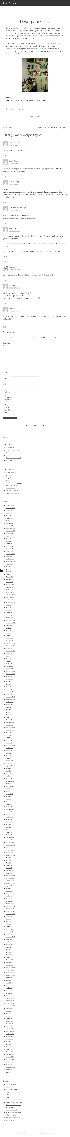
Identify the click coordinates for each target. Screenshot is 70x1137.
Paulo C (12, 161)
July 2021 (8, 605)
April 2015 (9, 758)
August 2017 (9, 707)
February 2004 (10, 1054)
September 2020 (11, 623)
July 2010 (8, 857)
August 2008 (9, 916)
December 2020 (10, 620)
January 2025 (9, 526)
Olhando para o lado (12, 1110)
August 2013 (9, 794)
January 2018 (9, 694)
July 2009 (8, 888)
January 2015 (9, 761)
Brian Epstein (10, 447)
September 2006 (11, 975)
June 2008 (8, 921)
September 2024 (10, 531)
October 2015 (9, 748)
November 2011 (10, 845)
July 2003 (8, 1072)
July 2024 (8, 536)
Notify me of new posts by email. (8, 409)
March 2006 (9, 990)
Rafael (22, 109)
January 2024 (9, 551)
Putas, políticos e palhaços (13, 1112)
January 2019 (9, 669)
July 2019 (8, 656)
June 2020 (9, 630)
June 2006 (9, 983)
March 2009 (9, 898)
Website (5, 384)
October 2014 (9, 763)
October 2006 (10, 972)
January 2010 (9, 873)
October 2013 (9, 789)
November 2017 (10, 699)
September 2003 (10, 1067)
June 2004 (8, 1044)
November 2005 (10, 1001)
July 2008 (8, 919)
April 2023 (9, 574)
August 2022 (9, 587)
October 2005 (10, 1003)
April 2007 (9, 957)
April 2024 (9, 543)
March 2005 (9, 1021)
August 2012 (9, 822)
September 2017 (10, 704)
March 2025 (9, 521)
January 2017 (9, 725)
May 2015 (8, 755)
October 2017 (9, 702)
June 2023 (8, 569)
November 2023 (10, 556)
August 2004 (9, 1039)
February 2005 (10, 1023)
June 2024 (8, 538)
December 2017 (10, 697)
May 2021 (8, 610)
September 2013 (10, 791)
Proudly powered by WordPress (24, 1133)
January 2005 (9, 1026)
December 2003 (10, 1059)
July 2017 (8, 709)
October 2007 (10, 942)
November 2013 (10, 786)
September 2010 (10, 855)
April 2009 (9, 896)
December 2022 (10, 584)
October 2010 (9, 852)
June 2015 (8, 753)
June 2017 (8, 712)
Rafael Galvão (9, 3)
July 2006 (8, 980)
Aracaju (8, 1087)
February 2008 (10, 932)
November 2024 (10, 528)
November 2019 (10, 646)
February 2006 (10, 993)
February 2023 (10, 579)
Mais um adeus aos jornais (13, 458)
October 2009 (10, 881)
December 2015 (10, 745)
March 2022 (9, 589)
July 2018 (8, 681)
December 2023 (10, 554)
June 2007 (8, 952)
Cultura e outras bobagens (13, 1100)
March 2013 (9, 806)
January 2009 (10, 903)
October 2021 (9, 600)
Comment (6, 344)
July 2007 (8, 949)
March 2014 (9, 778)
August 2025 (9, 510)
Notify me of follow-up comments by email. (8, 394)
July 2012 (8, 824)
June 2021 (8, 607)
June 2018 (8, 684)
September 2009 (11, 883)
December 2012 (10, 814)
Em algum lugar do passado (14, 1102)
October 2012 (9, 817)
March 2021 (9, 615)
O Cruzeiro (9, 460)
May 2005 (8, 1016)
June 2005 (8, 1013)
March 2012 (9, 835)
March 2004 (9, 1052)
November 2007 (10, 939)
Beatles (8, 1094)
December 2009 (10, 875)
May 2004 (8, 1046)
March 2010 (9, 868)
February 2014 (10, 781)
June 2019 (8, 658)
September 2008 (10, 914)
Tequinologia (10, 1120)
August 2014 (9, 766)
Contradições (9, 475)
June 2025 (8, 515)
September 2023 (10, 561)
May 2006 (9, 985)
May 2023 (8, 572)
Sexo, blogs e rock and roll (13, 1117)
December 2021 (10, 595)
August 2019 (9, 653)
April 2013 (9, 804)
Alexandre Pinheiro (15, 208)
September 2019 (10, 651)
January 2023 (9, 582)
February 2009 (10, 901)
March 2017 (9, 720)
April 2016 (9, 737)
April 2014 (9, 776)
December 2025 (10, 508)
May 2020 (9, 633)
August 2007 (9, 947)
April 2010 (9, 865)
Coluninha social (9, 127)
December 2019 (10, 643)
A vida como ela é (11, 1084)
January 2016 (9, 743)
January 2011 (9, 847)
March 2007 (9, 960)
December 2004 (10, 1029)
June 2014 (8, 771)
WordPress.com (49, 1133)
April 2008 (9, 926)
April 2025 (9, 518)
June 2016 (8, 732)
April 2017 (9, 717)
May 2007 (8, 955)
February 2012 (10, 837)
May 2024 (8, 541)
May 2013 (8, 801)
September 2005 (10, 1006)
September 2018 (10, 676)
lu (10, 309)
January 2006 (10, 995)
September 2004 (10, 1036)
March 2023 (9, 577)
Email (5, 378)
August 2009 (9, 886)
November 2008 (10, 909)
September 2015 (10, 750)
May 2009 (9, 893)
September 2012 (10, 819)
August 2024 (9, 533)
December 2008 (10, 906)
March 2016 (9, 740)
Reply (4, 156)
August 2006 (9, 977)
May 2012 (8, 829)
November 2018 (10, 674)
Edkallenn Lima (10, 488)
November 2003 (10, 1062)
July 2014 (8, 768)
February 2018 (10, 692)
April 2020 (9, 635)
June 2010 (8, 860)
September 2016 (10, 730)
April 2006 (9, 988)
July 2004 (8, 1041)
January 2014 (9, 783)
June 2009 (9, 891)
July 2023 (8, 566)
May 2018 (8, 686)
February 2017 (10, 722)
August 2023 (9, 564)
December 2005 (10, 998)
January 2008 (9, 934)
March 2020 (9, 638)
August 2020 (9, 625)
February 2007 (10, 962)
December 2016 (10, 727)
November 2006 (10, 970)
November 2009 (10, 878)
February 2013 (10, 809)
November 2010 (10, 850)
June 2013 (8, 799)
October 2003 (10, 1064)
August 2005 (9, 1008)
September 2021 (10, 602)
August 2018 (9, 679)
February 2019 (10, 666)
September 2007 (10, 944)
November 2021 (10, 597)
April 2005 (9, 1018)
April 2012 (9, 832)
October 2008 (10, 911)
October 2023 (10, 559)
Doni (11, 267)
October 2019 (9, 648)
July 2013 (8, 796)
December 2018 (10, 671)
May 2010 (8, 863)
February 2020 (10, 641)
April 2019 (9, 661)
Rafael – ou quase (11, 1115)
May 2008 (8, 924)
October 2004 (10, 1034)
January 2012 (9, 840)
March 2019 (9, 663)
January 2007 (9, 965)
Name (5, 372)
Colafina (12, 182)
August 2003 (9, 1069)
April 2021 (9, 612)
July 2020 (8, 628)
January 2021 (9, 617)
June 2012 (8, 827)
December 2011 (10, 842)
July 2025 (8, 513)
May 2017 (8, 715)
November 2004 (10, 1031)
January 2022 (10, 592)
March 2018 (9, 689)
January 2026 (10, 505)
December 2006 (10, 967)
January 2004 (9, 1057)
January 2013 (9, 812)
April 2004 (9, 1049)
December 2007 (10, 937)
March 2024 (9, 546)
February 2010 (10, 870)
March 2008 (9, 929)
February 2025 (10, 523)
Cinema (8, 1097)
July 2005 (8, 1011)
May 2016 (8, 735)
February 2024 (10, 549)
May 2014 (8, 773)
